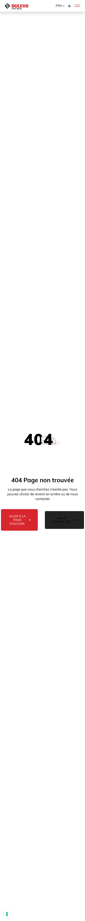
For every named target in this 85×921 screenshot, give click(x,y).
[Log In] (69, 5)
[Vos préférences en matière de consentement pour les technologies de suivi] (7, 914)
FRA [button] (59, 6)
